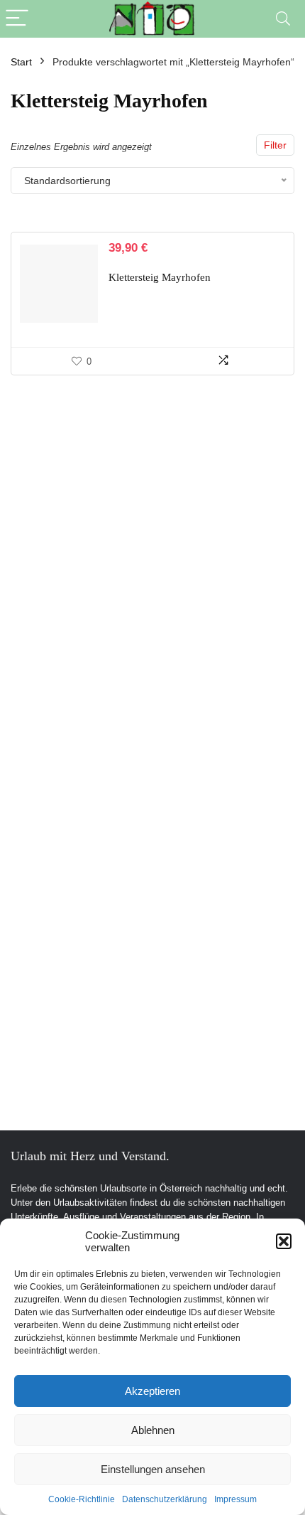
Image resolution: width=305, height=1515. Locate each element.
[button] (284, 1241)
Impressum (235, 1499)
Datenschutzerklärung (164, 1499)
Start (21, 62)
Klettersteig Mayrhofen (160, 277)
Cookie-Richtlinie (81, 1499)
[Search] (283, 19)
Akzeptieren (152, 1391)
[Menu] (17, 19)
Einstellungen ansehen (153, 1469)
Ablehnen (152, 1430)
